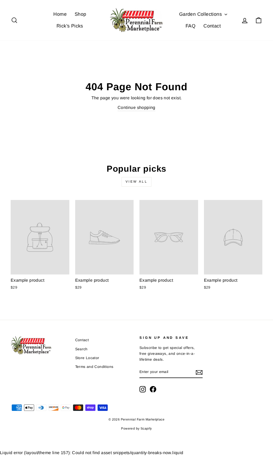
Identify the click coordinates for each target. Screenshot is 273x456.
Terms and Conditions (94, 367)
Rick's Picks (70, 26)
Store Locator (87, 358)
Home (60, 14)
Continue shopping (136, 107)
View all (137, 181)
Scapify (146, 428)
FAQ (190, 26)
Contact (212, 26)
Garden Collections (201, 14)
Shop (80, 14)
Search (81, 349)
